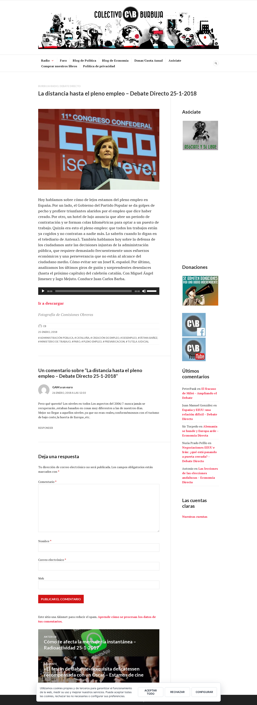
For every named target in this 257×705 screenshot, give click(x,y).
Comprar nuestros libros (59, 66)
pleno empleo (92, 341)
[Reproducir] (43, 291)
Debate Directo (70, 86)
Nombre (44, 541)
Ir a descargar (51, 303)
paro (77, 341)
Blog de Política (84, 60)
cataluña (82, 337)
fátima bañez (148, 337)
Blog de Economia (115, 60)
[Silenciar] (144, 291)
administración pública (56, 337)
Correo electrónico (52, 560)
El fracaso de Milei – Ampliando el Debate (199, 393)
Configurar (204, 692)
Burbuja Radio (48, 86)
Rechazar (177, 692)
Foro (63, 60)
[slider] (152, 290)
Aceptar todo (150, 692)
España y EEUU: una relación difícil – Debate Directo (199, 414)
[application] (98, 291)
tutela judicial (138, 341)
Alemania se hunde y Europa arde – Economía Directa (200, 430)
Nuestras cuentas (194, 517)
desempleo (129, 337)
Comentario (47, 482)
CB (44, 326)
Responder (45, 427)
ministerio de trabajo (55, 341)
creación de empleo (105, 337)
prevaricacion (115, 341)
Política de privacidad (99, 66)
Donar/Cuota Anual (148, 60)
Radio (45, 60)
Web (41, 578)
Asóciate (175, 60)
